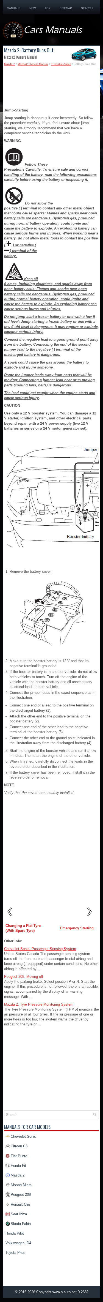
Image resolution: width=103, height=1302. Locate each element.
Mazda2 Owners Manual (33, 63)
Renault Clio (20, 1204)
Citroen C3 (19, 1146)
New (32, 8)
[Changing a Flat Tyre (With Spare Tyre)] (10, 918)
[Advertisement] (51, 88)
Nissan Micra (21, 1185)
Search (87, 8)
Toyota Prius (15, 1253)
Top (48, 8)
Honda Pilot (14, 1233)
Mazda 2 (9, 63)
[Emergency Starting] (89, 918)
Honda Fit (18, 1166)
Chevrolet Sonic (23, 1136)
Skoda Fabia (21, 1224)
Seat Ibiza (19, 1214)
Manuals (13, 8)
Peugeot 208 (21, 1194)
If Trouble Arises (61, 63)
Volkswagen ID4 (18, 1243)
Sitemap (66, 8)
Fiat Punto (19, 1156)
